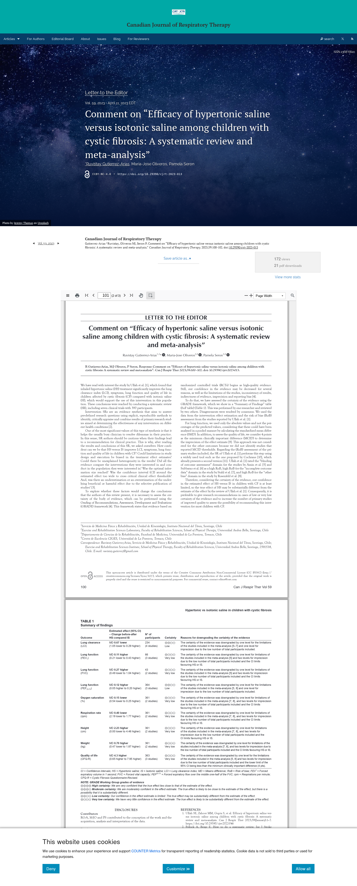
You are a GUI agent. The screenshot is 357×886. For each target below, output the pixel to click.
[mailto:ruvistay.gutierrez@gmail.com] (120, 551)
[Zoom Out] (246, 295)
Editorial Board (63, 39)
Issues (101, 39)
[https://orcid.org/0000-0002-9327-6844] (200, 354)
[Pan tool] (140, 295)
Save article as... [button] (177, 258)
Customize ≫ (180, 868)
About (85, 39)
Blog (116, 39)
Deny (53, 868)
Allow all (305, 868)
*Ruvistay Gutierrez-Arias (107, 164)
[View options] (68, 295)
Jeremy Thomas (23, 223)
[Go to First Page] (87, 295)
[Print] (77, 295)
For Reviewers (138, 39)
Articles (9, 39)
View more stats (288, 277)
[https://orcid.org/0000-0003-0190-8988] (228, 354)
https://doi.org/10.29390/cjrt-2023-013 (150, 174)
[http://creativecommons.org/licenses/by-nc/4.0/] (268, 572)
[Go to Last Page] (131, 295)
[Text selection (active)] (150, 295)
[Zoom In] (251, 295)
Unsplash (43, 223)
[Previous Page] (93, 295)
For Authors (35, 39)
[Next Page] (125, 295)
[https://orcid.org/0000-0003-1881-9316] (163, 354)
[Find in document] (292, 295)
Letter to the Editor (106, 93)
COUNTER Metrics (146, 850)
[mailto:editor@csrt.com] (227, 579)
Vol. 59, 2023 (95, 103)
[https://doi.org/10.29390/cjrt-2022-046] (210, 823)
